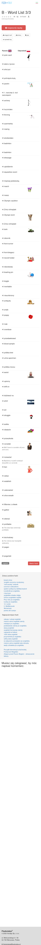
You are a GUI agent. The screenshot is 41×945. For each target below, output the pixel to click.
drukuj (19, 35)
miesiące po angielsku (11, 623)
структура (7, 593)
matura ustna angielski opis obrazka (16, 643)
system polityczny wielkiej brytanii (15, 589)
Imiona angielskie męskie (12, 597)
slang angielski (9, 628)
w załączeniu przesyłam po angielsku (17, 641)
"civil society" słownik (11, 584)
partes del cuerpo (10, 610)
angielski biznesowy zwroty (13, 630)
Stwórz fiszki (33, 563)
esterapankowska (8, 19)
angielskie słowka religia (12, 595)
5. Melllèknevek (9, 606)
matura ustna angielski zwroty (14, 621)
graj (27, 35)
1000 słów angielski (10, 634)
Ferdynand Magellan (11, 652)
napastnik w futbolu (10, 632)
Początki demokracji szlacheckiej (15, 649)
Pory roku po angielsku (12, 599)
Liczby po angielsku (10, 602)
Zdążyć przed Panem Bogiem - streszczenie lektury (19, 655)
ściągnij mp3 (8, 35)
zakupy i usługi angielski (12, 619)
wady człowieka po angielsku (14, 645)
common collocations (11, 586)
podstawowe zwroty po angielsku (15, 626)
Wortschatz (8, 608)
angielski (5, 563)
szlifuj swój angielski (11, 639)
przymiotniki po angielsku (12, 636)
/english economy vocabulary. (14, 582)
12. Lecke (7, 604)
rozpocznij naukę (14, 27)
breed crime (8, 580)
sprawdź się (8, 39)
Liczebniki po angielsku (12, 591)
